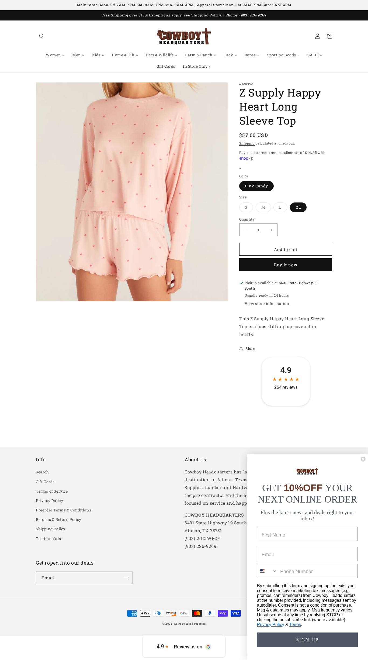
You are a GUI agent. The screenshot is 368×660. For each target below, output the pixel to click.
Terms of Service (52, 491)
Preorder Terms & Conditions (63, 510)
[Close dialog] (363, 459)
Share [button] (250, 348)
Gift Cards (45, 481)
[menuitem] (55, 55)
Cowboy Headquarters (190, 623)
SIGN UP (307, 639)
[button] (42, 36)
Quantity (247, 219)
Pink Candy (256, 185)
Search (42, 472)
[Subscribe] (127, 578)
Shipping (247, 143)
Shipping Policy (50, 528)
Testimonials (48, 538)
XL (298, 207)
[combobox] (267, 571)
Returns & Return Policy (58, 519)
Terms (295, 624)
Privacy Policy (49, 500)
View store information (267, 303)
